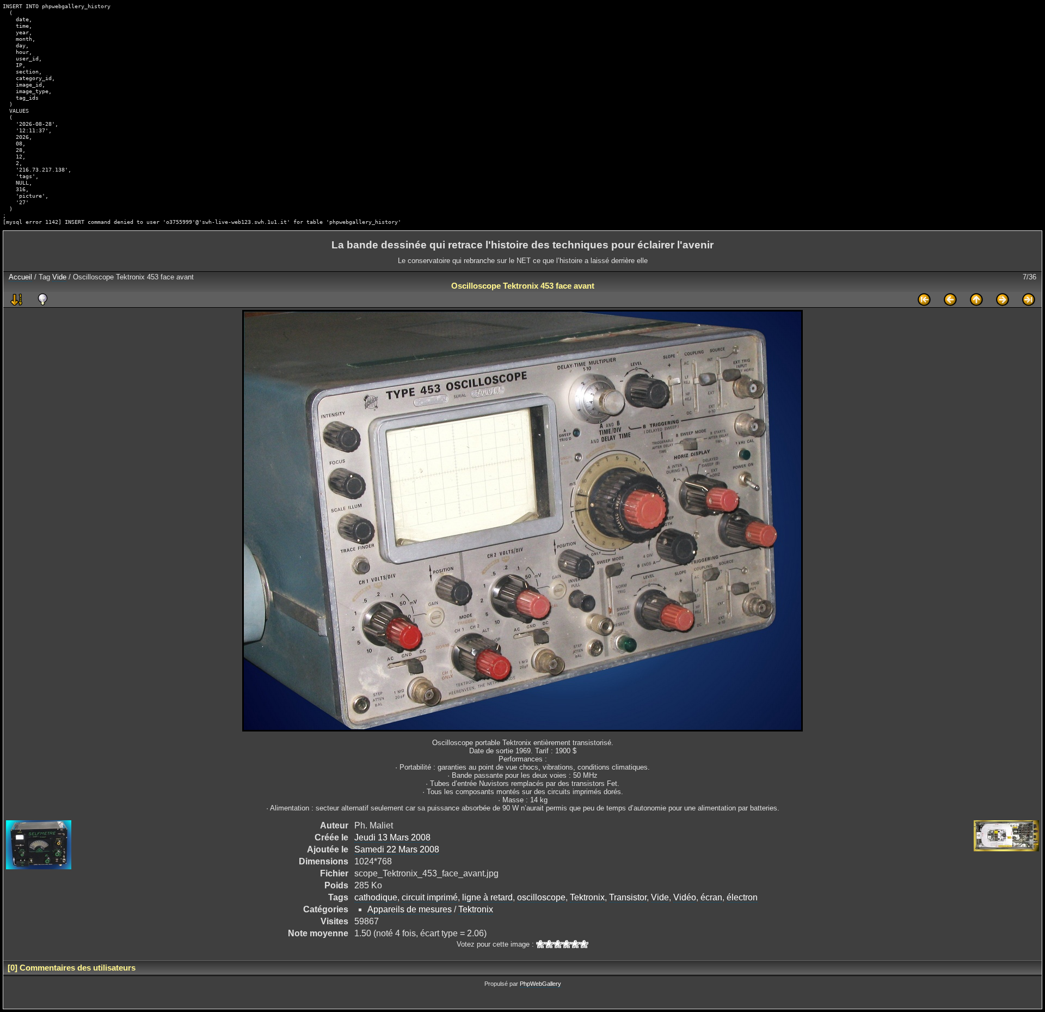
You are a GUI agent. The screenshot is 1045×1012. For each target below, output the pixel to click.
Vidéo (684, 897)
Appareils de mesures (409, 909)
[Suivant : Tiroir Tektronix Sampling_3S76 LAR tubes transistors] (1002, 299)
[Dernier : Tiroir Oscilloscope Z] (1029, 299)
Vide (59, 277)
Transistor (628, 897)
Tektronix (587, 897)
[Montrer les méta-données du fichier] (42, 299)
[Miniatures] (976, 299)
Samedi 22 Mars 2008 (396, 849)
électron (742, 897)
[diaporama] (16, 299)
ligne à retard (487, 897)
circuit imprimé (430, 897)
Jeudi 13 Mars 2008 (392, 837)
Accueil (20, 277)
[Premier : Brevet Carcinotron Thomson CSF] (924, 299)
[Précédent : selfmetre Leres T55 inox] (950, 299)
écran (711, 897)
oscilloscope (541, 897)
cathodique (375, 897)
